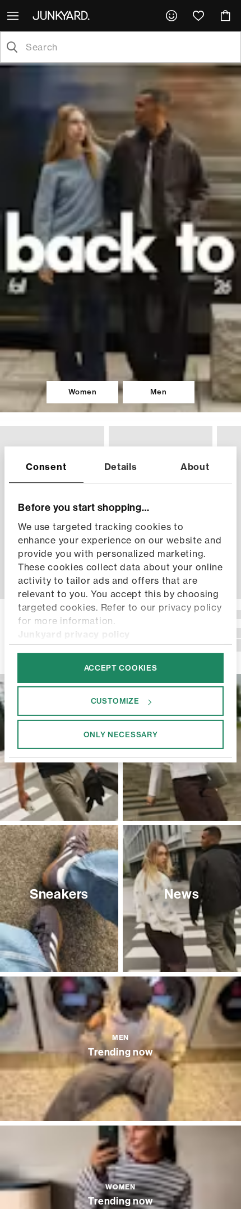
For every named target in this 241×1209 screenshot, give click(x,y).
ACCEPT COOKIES (120, 667)
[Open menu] (14, 15)
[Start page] (63, 15)
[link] (171, 15)
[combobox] (129, 47)
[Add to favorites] (93, 437)
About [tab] (195, 466)
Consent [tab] (46, 466)
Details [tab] (120, 466)
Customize (115, 700)
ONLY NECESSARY (121, 733)
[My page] (171, 15)
